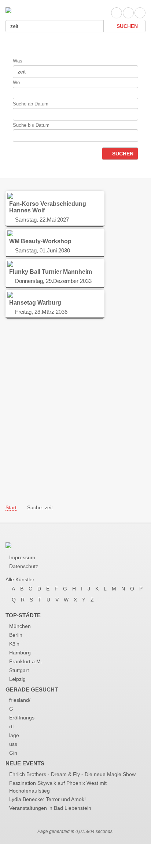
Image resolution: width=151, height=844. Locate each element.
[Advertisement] (75, 410)
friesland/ (19, 700)
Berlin (15, 635)
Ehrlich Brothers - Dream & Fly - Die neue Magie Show (72, 774)
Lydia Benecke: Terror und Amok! (47, 799)
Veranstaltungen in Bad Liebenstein (50, 808)
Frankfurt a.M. (25, 661)
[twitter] (128, 12)
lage (14, 735)
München (20, 626)
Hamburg (20, 653)
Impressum (22, 557)
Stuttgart (19, 670)
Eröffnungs (21, 718)
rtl (11, 726)
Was (17, 61)
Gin (13, 753)
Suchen (126, 26)
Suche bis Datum (31, 125)
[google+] (140, 12)
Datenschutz (23, 566)
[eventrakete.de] (8, 9)
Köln (14, 644)
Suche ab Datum (30, 104)
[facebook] (116, 12)
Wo (16, 82)
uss (13, 744)
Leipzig (17, 679)
